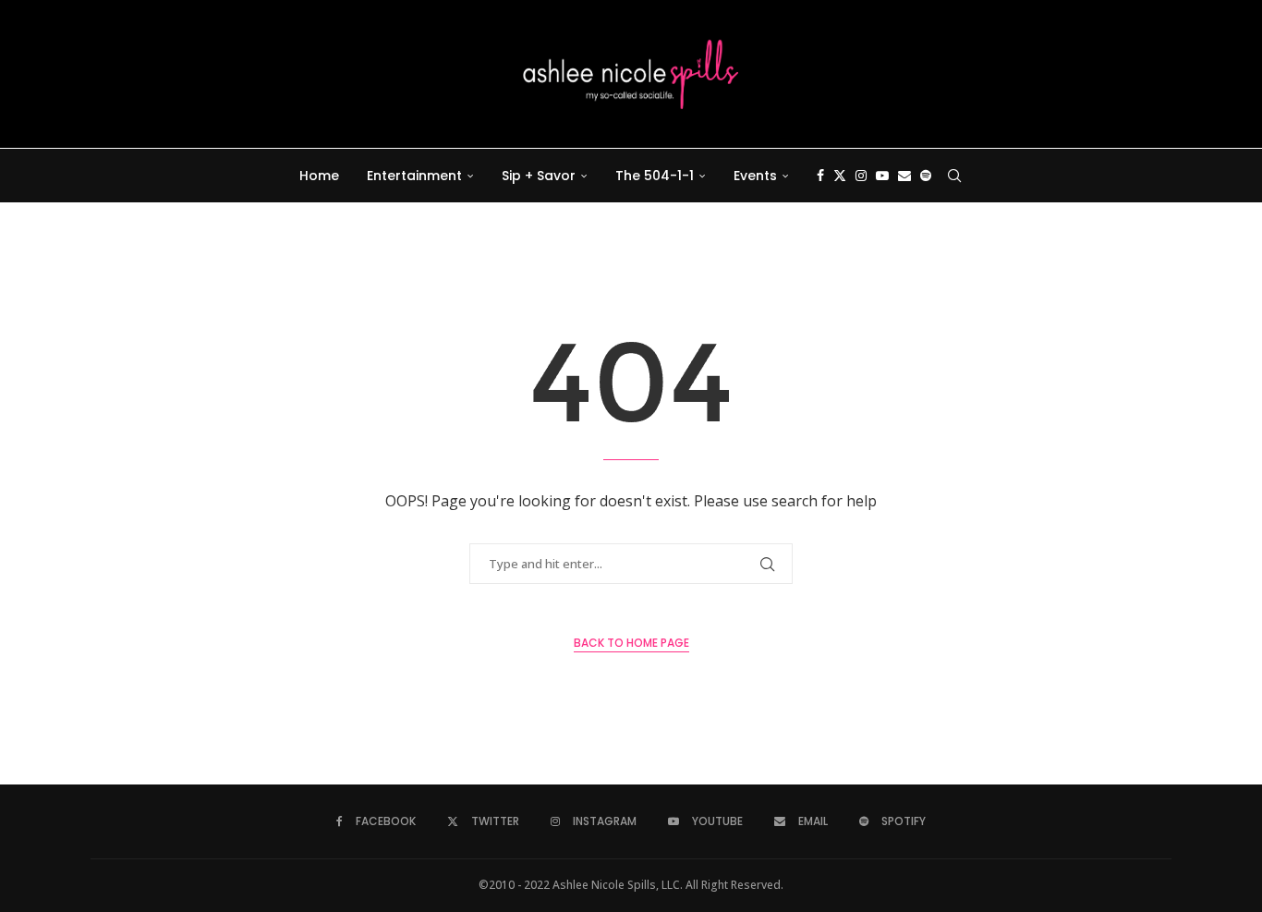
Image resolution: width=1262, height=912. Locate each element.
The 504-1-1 (654, 175)
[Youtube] (882, 175)
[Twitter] (839, 175)
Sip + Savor (539, 175)
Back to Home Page (631, 643)
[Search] (954, 175)
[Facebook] (820, 175)
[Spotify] (925, 175)
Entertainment (414, 175)
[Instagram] (861, 175)
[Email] (904, 175)
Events (755, 175)
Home (319, 175)
